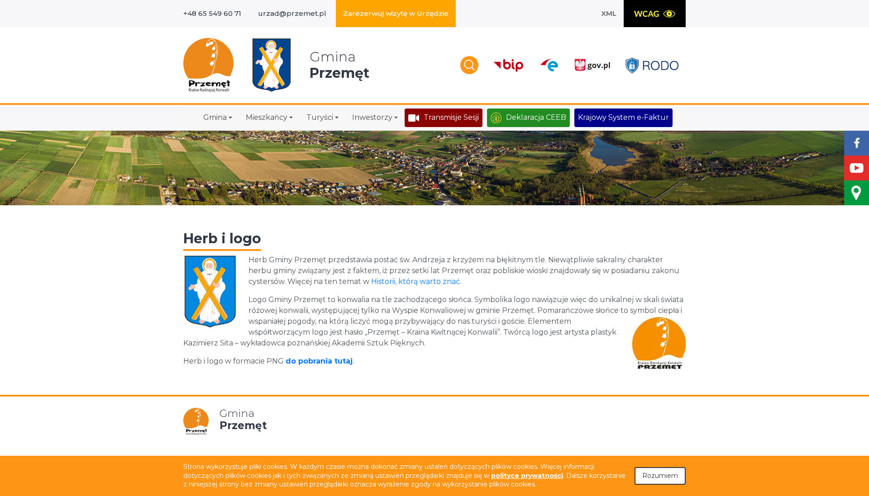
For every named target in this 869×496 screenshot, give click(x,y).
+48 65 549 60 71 (212, 13)
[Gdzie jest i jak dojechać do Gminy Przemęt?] (856, 192)
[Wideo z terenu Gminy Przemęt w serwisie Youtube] (856, 168)
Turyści (319, 117)
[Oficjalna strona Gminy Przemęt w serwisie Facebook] (856, 143)
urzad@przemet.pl (292, 13)
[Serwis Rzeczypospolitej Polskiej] (592, 65)
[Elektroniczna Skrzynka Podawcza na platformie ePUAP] (549, 65)
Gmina (215, 117)
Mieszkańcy (266, 117)
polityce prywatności (527, 476)
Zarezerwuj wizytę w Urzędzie (396, 13)
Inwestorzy (372, 117)
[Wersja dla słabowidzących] (655, 13)
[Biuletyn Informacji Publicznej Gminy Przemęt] (509, 65)
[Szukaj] (469, 65)
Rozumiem (660, 476)
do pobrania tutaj (319, 361)
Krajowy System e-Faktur (623, 117)
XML (608, 13)
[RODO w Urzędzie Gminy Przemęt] (652, 65)
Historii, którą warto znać (415, 281)
